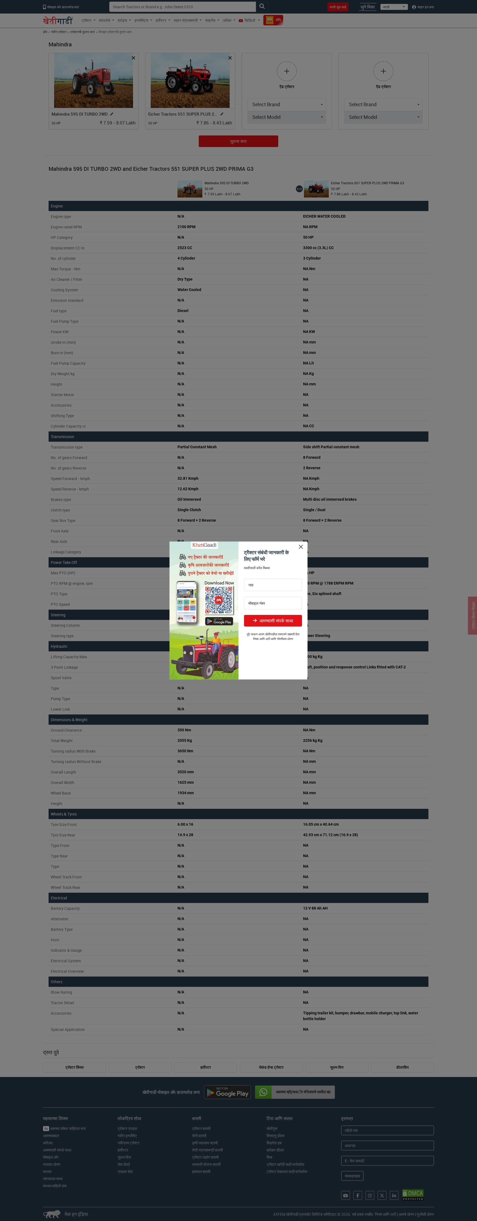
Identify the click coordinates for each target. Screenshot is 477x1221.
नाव (250, 585)
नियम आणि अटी (261, 639)
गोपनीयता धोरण (285, 639)
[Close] (301, 547)
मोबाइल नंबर (256, 603)
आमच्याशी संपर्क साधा (276, 621)
